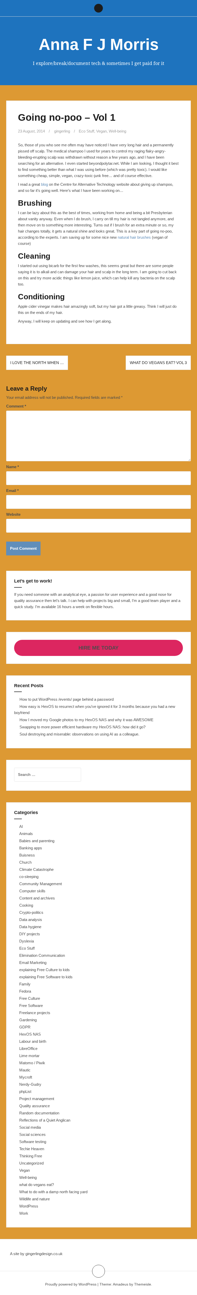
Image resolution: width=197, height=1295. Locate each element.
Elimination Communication (42, 955)
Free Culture (29, 998)
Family (25, 984)
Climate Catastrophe (36, 869)
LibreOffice (28, 1048)
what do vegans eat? (36, 1184)
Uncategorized (31, 1163)
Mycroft (25, 1077)
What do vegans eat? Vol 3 (158, 362)
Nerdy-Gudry (30, 1084)
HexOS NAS (30, 1034)
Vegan (101, 131)
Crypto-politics (31, 912)
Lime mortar (29, 1055)
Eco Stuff (86, 131)
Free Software (31, 1005)
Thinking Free (30, 1156)
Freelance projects (34, 1013)
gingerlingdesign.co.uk (44, 1254)
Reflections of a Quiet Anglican (44, 1120)
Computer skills (32, 891)
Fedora (25, 991)
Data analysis (30, 919)
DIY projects (29, 934)
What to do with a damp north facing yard (53, 1192)
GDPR (25, 1027)
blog (44, 184)
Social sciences (32, 1134)
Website (13, 514)
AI (21, 826)
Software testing (32, 1141)
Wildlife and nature (34, 1199)
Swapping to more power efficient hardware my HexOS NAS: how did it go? (82, 727)
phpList (25, 1091)
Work (23, 1213)
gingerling (62, 131)
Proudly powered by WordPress (70, 1284)
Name (12, 467)
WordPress (28, 1206)
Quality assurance (34, 1106)
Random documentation (39, 1113)
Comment (16, 406)
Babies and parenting (36, 841)
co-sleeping (28, 876)
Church (25, 862)
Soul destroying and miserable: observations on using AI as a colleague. (79, 734)
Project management (36, 1098)
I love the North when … (37, 362)
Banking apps (30, 848)
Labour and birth (32, 1041)
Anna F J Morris (99, 44)
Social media (30, 1127)
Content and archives (37, 898)
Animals (26, 833)
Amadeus (120, 1284)
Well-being (117, 131)
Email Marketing (32, 962)
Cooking (26, 905)
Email (12, 490)
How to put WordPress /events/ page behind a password (66, 699)
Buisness (27, 855)
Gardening (28, 1020)
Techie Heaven (31, 1149)
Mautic (25, 1070)
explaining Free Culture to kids (44, 970)
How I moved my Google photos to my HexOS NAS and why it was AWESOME (86, 720)
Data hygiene (30, 927)
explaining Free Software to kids (46, 977)
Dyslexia (26, 941)
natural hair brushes (134, 237)
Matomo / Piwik (32, 1063)
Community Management (40, 884)
